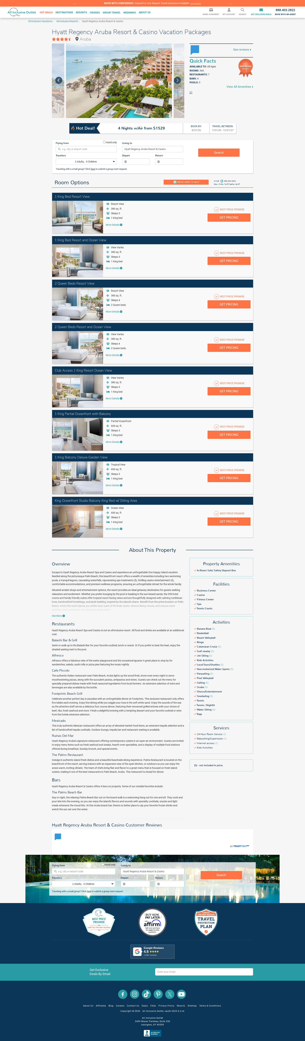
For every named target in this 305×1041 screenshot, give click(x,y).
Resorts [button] (81, 12)
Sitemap (192, 1006)
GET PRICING (229, 217)
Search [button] (242, 14)
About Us (88, 1006)
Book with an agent (285, 12)
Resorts (181, 1006)
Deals (145, 1006)
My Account (229, 14)
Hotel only (111, 142)
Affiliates (101, 1006)
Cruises (95, 12)
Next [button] (230, 3)
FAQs (153, 1006)
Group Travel (112, 12)
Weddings (129, 12)
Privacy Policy (166, 1006)
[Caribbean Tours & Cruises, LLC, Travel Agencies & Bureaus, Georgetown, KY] (153, 1033)
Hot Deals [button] (46, 12)
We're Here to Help (188, 182)
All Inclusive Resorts (67, 21)
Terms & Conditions (210, 1006)
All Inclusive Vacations (40, 21)
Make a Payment (211, 14)
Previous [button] (75, 3)
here (93, 169)
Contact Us (133, 1006)
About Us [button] (145, 12)
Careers (120, 1006)
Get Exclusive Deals (261, 14)
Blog (111, 1006)
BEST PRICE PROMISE (232, 209)
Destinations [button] (64, 12)
